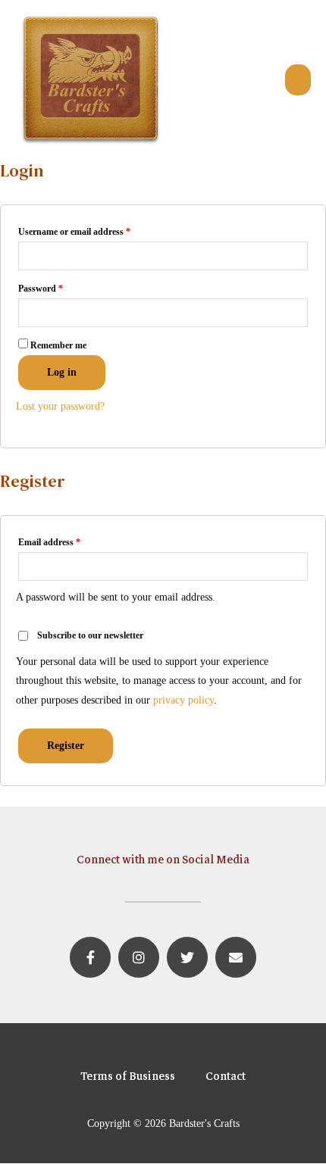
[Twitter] (187, 957)
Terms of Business (127, 1076)
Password (40, 288)
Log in (62, 372)
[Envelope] (235, 957)
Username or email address (74, 231)
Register (65, 745)
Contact (225, 1076)
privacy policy (183, 700)
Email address (49, 542)
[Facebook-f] (90, 957)
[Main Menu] (298, 79)
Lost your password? (60, 406)
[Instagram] (138, 957)
